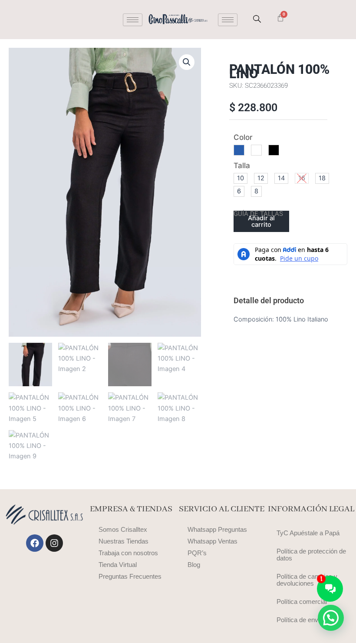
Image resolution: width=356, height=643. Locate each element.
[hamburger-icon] (132, 19)
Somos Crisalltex (123, 529)
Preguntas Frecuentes (130, 576)
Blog (194, 564)
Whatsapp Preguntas (217, 529)
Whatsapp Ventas (212, 541)
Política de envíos (302, 619)
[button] (186, 62)
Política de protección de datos (311, 555)
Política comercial (302, 601)
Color (243, 137)
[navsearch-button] (257, 19)
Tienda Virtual (118, 564)
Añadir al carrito (261, 221)
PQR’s (197, 553)
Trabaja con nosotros (128, 553)
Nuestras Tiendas (123, 541)
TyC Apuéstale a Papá (308, 533)
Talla (242, 165)
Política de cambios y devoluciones (307, 580)
